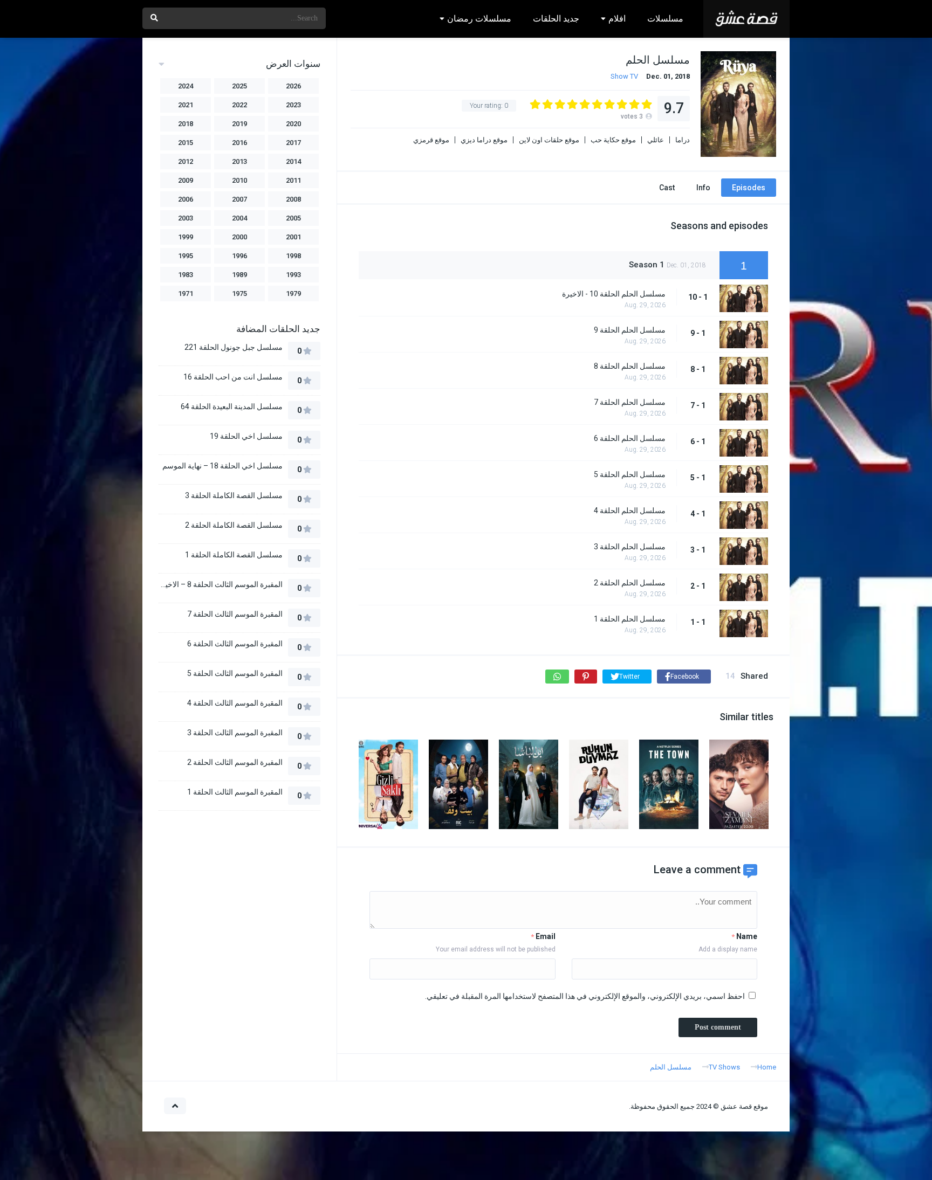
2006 (185, 199)
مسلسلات (665, 18)
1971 (185, 293)
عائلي (655, 139)
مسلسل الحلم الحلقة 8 (630, 366)
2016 (239, 143)
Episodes (748, 187)
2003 (185, 218)
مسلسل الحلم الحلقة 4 (630, 510)
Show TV (624, 76)
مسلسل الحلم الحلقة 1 (630, 619)
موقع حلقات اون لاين (549, 139)
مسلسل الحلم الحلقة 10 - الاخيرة (614, 293)
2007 (239, 199)
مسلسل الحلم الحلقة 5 (630, 474)
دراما (682, 139)
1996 (239, 256)
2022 (239, 105)
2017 (293, 143)
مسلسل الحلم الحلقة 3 (630, 546)
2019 (239, 124)
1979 (293, 293)
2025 (239, 86)
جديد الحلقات (556, 18)
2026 (293, 86)
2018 (185, 124)
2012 (185, 161)
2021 (185, 105)
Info (703, 187)
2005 (293, 218)
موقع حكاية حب (613, 139)
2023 (293, 105)
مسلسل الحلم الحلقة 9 (630, 330)
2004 (239, 218)
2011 (293, 180)
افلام (617, 18)
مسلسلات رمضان (479, 18)
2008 (293, 199)
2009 (185, 180)
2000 (239, 237)
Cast (667, 187)
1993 (293, 275)
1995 (185, 256)
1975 (239, 293)
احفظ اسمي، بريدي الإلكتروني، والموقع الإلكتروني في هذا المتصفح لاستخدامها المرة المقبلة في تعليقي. (585, 996)
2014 (293, 161)
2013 (239, 161)
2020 (293, 124)
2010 (239, 180)
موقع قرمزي (431, 139)
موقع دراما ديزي (484, 139)
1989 (239, 275)
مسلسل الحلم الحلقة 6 (630, 438)
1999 (185, 237)
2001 (293, 237)
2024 (185, 86)
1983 (185, 275)
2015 (185, 143)
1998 (293, 256)
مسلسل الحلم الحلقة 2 (630, 582)
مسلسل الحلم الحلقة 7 (630, 402)
